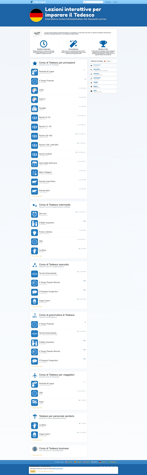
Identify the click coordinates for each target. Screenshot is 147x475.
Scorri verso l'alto (37, 196)
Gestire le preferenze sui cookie (45, 471)
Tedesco (108, 61)
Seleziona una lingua (97, 61)
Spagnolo (79, 462)
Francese (70, 462)
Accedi (115, 2)
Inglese (87, 462)
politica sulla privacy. (57, 468)
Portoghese (113, 462)
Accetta (33, 471)
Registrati (108, 2)
